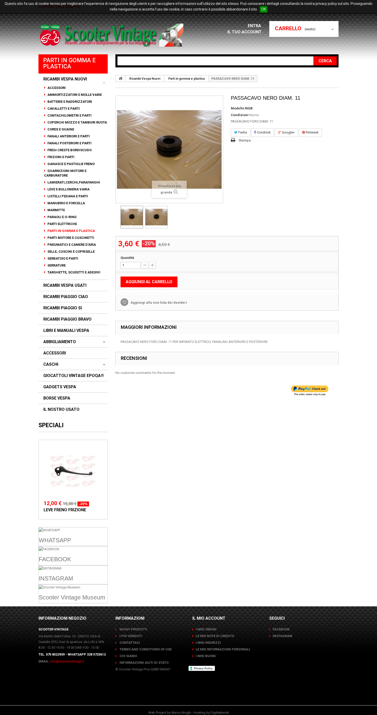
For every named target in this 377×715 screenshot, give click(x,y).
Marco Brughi (181, 712)
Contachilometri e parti (69, 115)
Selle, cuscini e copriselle (71, 251)
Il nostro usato (61, 409)
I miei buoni (206, 656)
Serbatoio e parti (62, 258)
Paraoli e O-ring (62, 217)
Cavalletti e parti (63, 108)
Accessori (56, 88)
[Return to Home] (120, 78)
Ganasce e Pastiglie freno (71, 164)
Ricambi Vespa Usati (64, 285)
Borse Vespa (56, 398)
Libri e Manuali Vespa (66, 330)
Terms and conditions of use (145, 649)
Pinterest (312, 132)
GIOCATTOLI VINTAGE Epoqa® (73, 375)
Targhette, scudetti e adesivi (73, 272)
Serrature (56, 265)
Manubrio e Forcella (66, 203)
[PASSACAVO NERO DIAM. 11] (132, 217)
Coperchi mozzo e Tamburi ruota (77, 122)
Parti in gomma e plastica (71, 231)
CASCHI (50, 364)
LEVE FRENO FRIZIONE (65, 509)
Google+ (288, 132)
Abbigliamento (59, 342)
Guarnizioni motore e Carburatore (65, 173)
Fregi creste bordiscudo (69, 150)
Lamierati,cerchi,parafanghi (73, 182)
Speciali (51, 425)
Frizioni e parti (60, 157)
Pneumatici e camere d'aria (71, 245)
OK (263, 9)
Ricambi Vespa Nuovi (65, 79)
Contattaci (129, 643)
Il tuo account (244, 31)
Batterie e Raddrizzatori (69, 102)
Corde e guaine (60, 129)
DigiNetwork (220, 712)
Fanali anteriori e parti (68, 136)
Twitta (242, 132)
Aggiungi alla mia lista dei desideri (158, 302)
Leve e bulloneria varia (68, 189)
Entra (255, 25)
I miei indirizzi (208, 643)
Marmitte (56, 210)
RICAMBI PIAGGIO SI (62, 308)
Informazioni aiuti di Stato (143, 663)
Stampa (245, 140)
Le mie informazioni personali (223, 649)
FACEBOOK (281, 629)
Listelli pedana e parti (67, 196)
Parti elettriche (62, 224)
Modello (237, 108)
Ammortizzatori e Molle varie (74, 95)
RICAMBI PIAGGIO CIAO (65, 296)
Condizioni (240, 115)
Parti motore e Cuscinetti (70, 238)
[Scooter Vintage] (112, 35)
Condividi (263, 132)
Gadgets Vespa (59, 387)
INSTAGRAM (282, 636)
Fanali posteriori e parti (69, 143)
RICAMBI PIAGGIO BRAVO (67, 319)
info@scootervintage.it (67, 661)
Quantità (127, 258)
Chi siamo (128, 656)
